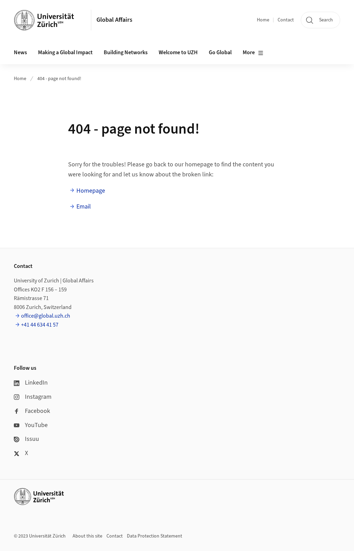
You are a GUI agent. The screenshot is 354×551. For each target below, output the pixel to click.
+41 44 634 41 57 (39, 325)
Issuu (32, 439)
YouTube (36, 425)
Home (263, 20)
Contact (286, 20)
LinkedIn (36, 382)
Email (83, 206)
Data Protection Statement (154, 536)
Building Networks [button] (126, 52)
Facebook (37, 411)
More (249, 52)
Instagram (38, 397)
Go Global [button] (220, 52)
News (20, 52)
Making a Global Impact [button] (65, 52)
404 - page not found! (59, 78)
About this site (87, 536)
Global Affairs (114, 20)
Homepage (90, 190)
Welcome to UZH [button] (178, 52)
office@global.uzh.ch (45, 316)
